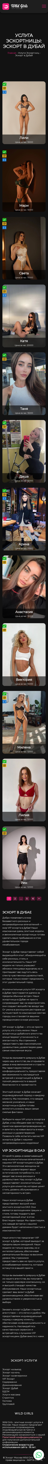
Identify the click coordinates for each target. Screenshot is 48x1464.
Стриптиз (8, 1398)
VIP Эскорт (8, 1379)
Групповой (8, 1404)
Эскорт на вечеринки (14, 1375)
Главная (12, 53)
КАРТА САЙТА (35, 1460)
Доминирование (12, 1385)
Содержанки (9, 1382)
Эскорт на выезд (11, 1369)
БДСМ (5, 1391)
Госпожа (7, 1401)
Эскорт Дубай (10, 1388)
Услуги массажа (11, 1394)
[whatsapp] (39, 1455)
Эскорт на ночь (11, 1372)
